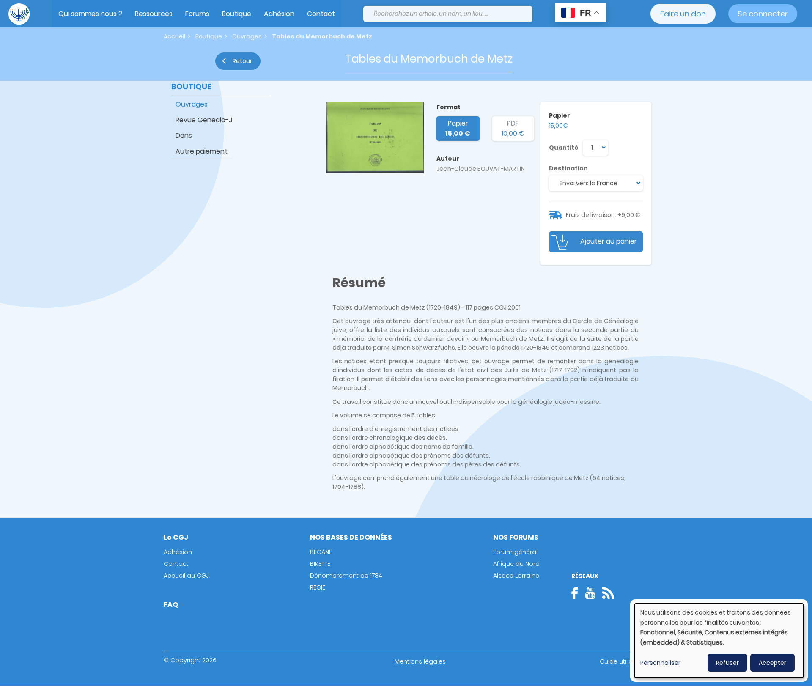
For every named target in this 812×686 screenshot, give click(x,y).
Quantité (564, 147)
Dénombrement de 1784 (346, 575)
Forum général (515, 552)
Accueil (174, 36)
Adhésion (279, 14)
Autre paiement (202, 151)
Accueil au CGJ (186, 575)
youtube (590, 593)
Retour (242, 61)
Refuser (727, 663)
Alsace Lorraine (516, 575)
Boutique (236, 14)
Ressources (154, 14)
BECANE (321, 552)
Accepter (772, 663)
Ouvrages (247, 36)
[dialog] (719, 641)
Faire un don (683, 13)
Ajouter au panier (608, 241)
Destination (568, 168)
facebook (577, 593)
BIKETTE (320, 564)
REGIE (317, 587)
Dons (184, 135)
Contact (321, 14)
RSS (608, 593)
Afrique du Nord (516, 564)
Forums (197, 14)
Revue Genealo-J (204, 120)
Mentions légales (420, 661)
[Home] (19, 14)
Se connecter (763, 13)
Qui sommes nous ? (90, 14)
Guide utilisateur (624, 661)
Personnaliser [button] (660, 663)
